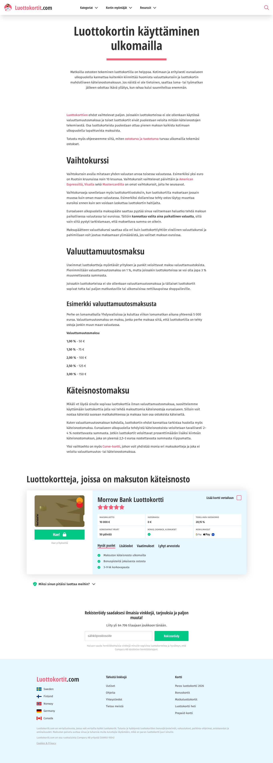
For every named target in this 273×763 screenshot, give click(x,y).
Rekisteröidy (171, 636)
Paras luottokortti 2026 (189, 686)
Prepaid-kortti (184, 713)
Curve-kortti (111, 446)
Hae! (57, 534)
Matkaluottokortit (186, 699)
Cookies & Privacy (46, 743)
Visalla (89, 184)
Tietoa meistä (115, 706)
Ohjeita (110, 692)
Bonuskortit (182, 692)
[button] (136, 584)
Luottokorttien (77, 115)
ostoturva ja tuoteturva (142, 139)
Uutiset (110, 686)
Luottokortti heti (185, 706)
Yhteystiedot (114, 699)
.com (58, 679)
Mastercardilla (113, 184)
